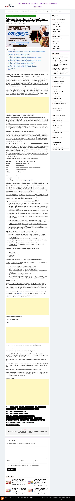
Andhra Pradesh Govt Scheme (59, 81)
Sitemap (64, 499)
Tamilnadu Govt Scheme (57, 137)
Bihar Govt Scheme (56, 88)
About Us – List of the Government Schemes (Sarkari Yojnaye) (53, 497)
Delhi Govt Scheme (56, 93)
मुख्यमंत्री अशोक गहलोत (24, 420)
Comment (9, 446)
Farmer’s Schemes (56, 31)
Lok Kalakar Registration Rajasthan (26, 406)
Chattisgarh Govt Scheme (58, 91)
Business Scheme (56, 48)
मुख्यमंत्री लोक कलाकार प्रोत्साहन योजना (37, 420)
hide (13, 49)
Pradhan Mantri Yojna (57, 26)
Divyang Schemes (56, 43)
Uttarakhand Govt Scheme (58, 147)
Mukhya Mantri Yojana (40, 406)
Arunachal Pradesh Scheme (58, 84)
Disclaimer (68, 497)
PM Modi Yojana (26, 3)
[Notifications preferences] (2, 498)
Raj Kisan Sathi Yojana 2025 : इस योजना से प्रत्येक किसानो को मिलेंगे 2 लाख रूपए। (19, 490)
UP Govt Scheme (56, 144)
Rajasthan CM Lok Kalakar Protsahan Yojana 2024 (17, 413)
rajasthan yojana (37, 418)
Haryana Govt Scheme (57, 101)
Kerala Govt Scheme (57, 113)
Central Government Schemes (59, 19)
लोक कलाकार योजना (29, 422)
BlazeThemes (31, 497)
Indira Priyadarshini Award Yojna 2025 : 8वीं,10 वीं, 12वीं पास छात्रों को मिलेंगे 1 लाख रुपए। (19, 481)
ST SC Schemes (56, 46)
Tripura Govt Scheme (57, 142)
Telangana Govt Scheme (57, 139)
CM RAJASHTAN (13, 406)
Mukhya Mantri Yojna (10, 15)
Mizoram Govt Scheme (57, 125)
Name (8, 460)
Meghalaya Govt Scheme (58, 122)
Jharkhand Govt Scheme (57, 108)
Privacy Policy (59, 499)
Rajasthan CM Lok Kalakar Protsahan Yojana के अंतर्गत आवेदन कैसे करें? (21, 415)
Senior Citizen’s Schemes (58, 38)
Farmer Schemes (53, 3)
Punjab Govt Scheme (57, 130)
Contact (68, 499)
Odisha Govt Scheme (57, 127)
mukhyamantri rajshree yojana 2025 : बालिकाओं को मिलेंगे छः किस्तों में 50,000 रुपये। (41, 490)
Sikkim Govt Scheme (57, 135)
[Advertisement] (27, 105)
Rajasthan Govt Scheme (19, 15)
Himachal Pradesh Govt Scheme (59, 103)
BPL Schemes (55, 41)
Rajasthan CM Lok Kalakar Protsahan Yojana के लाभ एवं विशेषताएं (19, 418)
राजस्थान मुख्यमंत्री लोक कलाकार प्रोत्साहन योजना (15, 422)
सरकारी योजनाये (19, 293)
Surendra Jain (9, 23)
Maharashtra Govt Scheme (58, 118)
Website (36, 460)
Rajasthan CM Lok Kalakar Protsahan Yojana (16, 411)
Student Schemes (37, 6)
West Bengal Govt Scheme (58, 149)
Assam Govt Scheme (57, 86)
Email (22, 460)
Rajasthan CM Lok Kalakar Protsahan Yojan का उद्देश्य (28, 409)
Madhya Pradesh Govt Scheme (59, 115)
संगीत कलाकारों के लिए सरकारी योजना (13, 424)
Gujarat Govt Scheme (57, 98)
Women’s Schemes (56, 36)
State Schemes (35, 3)
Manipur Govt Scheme (57, 120)
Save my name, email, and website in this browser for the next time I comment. (24, 465)
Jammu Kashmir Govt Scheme (59, 105)
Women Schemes (43, 3)
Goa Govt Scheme (56, 96)
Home (19, 3)
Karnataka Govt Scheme (57, 110)
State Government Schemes (30, 15)
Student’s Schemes (56, 34)
